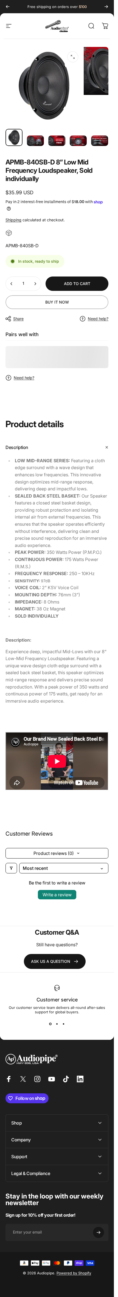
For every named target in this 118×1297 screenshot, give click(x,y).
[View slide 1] (50, 1024)
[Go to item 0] (14, 137)
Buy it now (57, 302)
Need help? (98, 318)
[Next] (106, 6)
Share (18, 318)
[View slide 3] (63, 1024)
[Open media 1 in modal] (72, 56)
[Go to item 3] (56, 140)
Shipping (13, 219)
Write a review (57, 894)
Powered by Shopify (74, 1273)
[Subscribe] (98, 1232)
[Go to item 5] (99, 140)
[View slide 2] (57, 1024)
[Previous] (8, 6)
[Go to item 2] (35, 140)
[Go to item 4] (78, 140)
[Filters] (11, 868)
